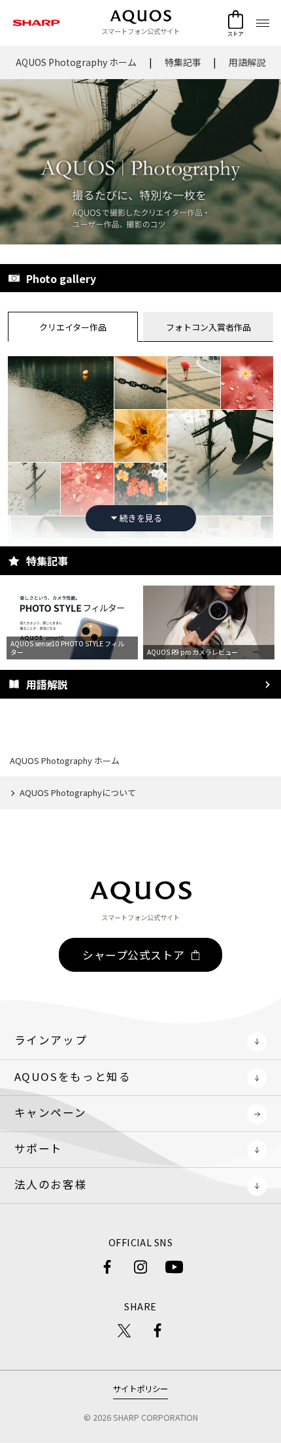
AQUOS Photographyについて (78, 792)
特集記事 (183, 62)
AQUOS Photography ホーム (76, 62)
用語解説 (247, 62)
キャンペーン (50, 1112)
